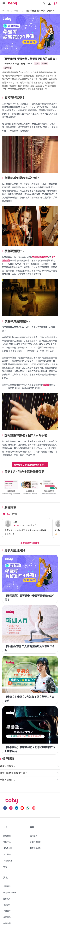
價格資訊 (7, 886)
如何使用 (33, 836)
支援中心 (7, 842)
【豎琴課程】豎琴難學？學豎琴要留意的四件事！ (41, 10)
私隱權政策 (7, 860)
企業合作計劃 (35, 842)
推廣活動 (7, 917)
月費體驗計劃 (35, 848)
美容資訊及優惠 (9, 892)
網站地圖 (7, 923)
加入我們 (7, 854)
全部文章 (17, 10)
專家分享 (7, 905)
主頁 (7, 11)
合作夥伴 (7, 911)
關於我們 (7, 836)
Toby (29, 63)
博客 (5, 867)
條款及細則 (7, 848)
